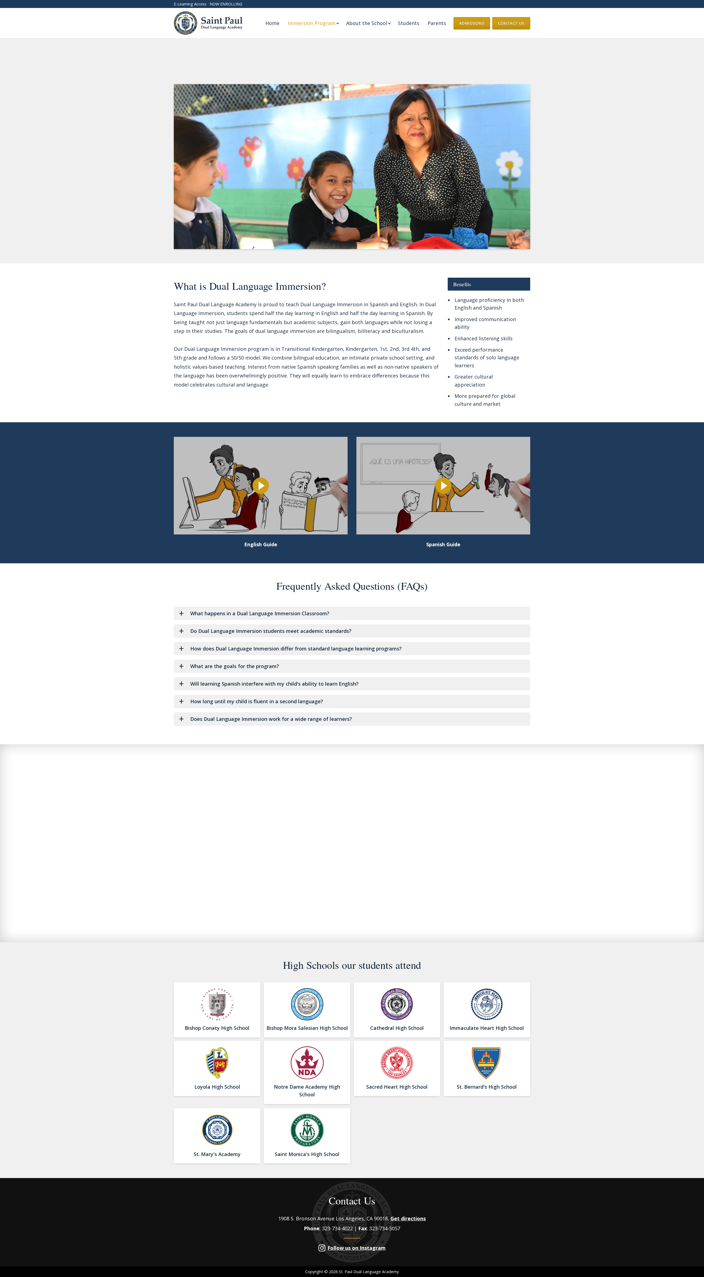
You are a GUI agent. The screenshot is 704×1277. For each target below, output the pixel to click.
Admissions (471, 23)
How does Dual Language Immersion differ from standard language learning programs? (296, 648)
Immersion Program (312, 23)
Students (408, 23)
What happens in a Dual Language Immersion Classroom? (259, 613)
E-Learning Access (190, 4)
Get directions (408, 1218)
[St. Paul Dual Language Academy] (208, 23)
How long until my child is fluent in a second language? (256, 701)
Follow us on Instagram (357, 1248)
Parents (437, 23)
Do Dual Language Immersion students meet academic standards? (270, 631)
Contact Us (511, 23)
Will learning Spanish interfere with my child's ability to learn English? (274, 683)
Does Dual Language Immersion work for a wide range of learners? (271, 719)
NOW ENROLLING (226, 4)
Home (272, 23)
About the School (366, 23)
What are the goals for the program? (234, 666)
